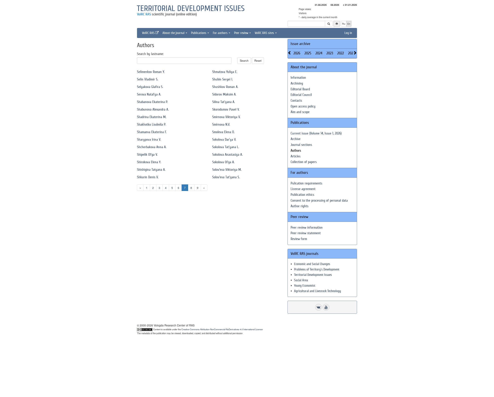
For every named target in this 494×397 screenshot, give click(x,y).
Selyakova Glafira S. (150, 87)
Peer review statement (306, 233)
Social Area (301, 280)
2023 (330, 53)
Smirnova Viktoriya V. (226, 117)
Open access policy (303, 106)
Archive (295, 139)
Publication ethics (302, 195)
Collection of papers (304, 162)
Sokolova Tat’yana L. (225, 147)
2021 (351, 53)
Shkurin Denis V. (147, 177)
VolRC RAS (144, 14)
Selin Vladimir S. (147, 79)
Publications (199, 33)
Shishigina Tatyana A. (151, 170)
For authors (220, 33)
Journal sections (301, 145)
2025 (308, 53)
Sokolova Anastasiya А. (227, 155)
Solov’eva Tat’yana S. (226, 177)
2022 (340, 53)
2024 (319, 53)
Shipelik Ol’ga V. (147, 155)
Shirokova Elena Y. (149, 162)
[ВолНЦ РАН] (318, 307)
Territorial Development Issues (313, 275)
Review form (299, 239)
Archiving (297, 83)
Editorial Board (300, 89)
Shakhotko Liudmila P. (151, 124)
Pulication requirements (306, 183)
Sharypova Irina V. (149, 140)
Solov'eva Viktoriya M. (226, 170)
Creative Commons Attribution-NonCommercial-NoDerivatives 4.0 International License (222, 329)
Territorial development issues (191, 8)
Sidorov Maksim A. (224, 94)
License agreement (303, 189)
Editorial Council (301, 95)
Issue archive (300, 43)
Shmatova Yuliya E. (224, 72)
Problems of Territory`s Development (316, 269)
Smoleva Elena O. (223, 132)
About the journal (173, 33)
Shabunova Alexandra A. (153, 109)
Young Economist (304, 285)
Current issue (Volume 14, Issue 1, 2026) (316, 133)
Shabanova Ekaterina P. (152, 102)
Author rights (299, 206)
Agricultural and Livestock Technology (317, 291)
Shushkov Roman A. (225, 87)
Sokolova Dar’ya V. (224, 140)
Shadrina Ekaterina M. (151, 117)
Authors (296, 151)
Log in (348, 33)
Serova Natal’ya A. (149, 94)
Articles (295, 156)
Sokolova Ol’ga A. (223, 162)
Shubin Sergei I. (222, 79)
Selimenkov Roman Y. (151, 72)
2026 (297, 53)
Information (298, 78)
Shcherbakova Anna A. (151, 147)
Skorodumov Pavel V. (225, 109)
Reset (257, 61)
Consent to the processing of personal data (319, 200)
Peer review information (307, 228)
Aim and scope (300, 112)
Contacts (296, 101)
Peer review (241, 33)
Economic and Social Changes (312, 264)
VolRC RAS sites (265, 33)
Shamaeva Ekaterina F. (152, 132)
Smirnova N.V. (221, 124)
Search (244, 61)
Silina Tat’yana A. (223, 102)
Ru (343, 23)
